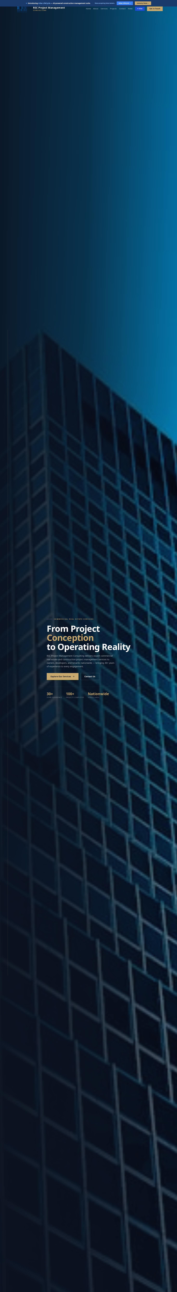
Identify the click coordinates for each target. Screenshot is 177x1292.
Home (88, 8)
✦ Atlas (140, 9)
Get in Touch (154, 8)
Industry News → (143, 3)
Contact (122, 8)
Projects (113, 8)
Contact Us (89, 676)
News (130, 8)
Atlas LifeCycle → (125, 3)
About (95, 8)
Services (104, 8)
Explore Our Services (61, 676)
